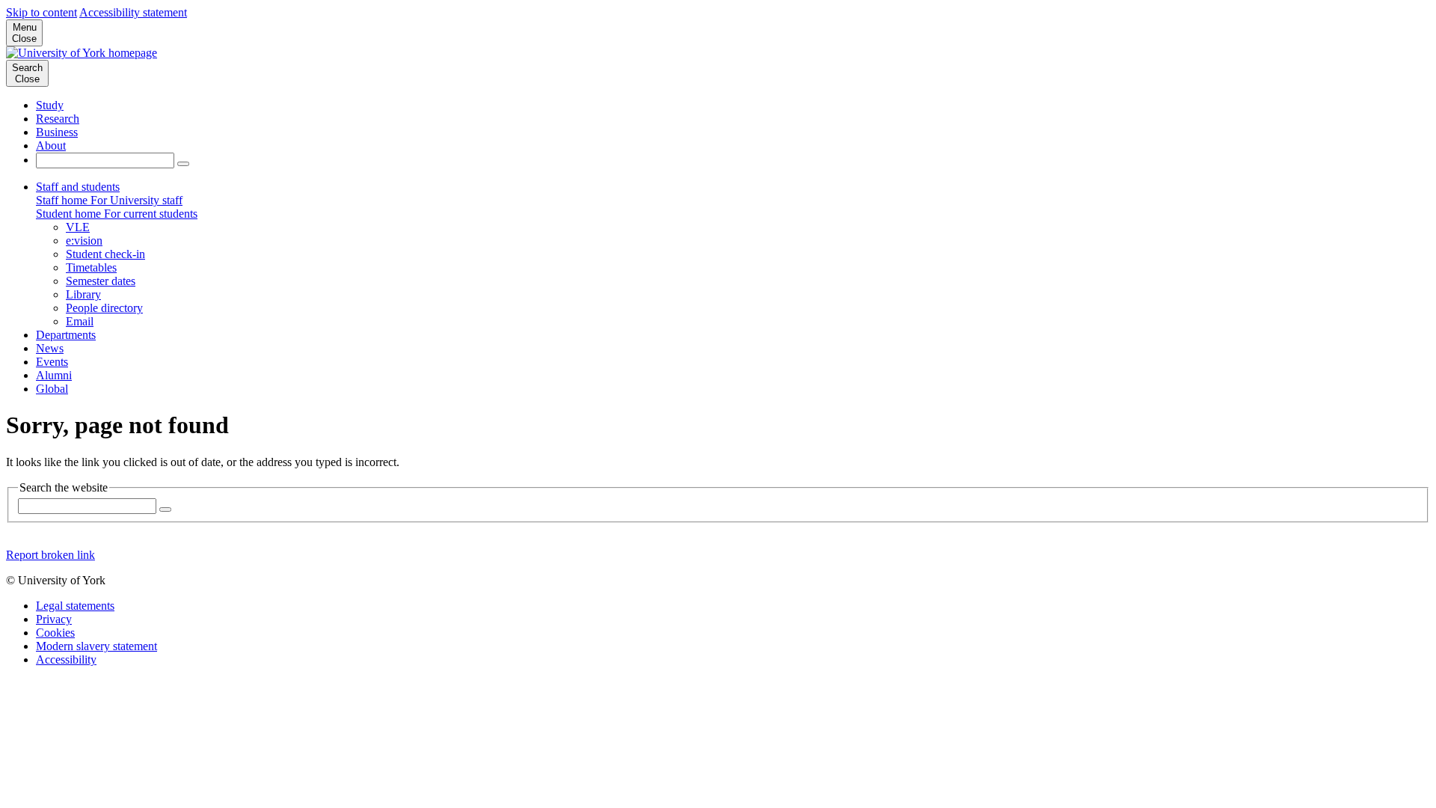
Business (57, 132)
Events (52, 361)
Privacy (54, 619)
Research (57, 118)
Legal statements (75, 605)
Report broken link (50, 554)
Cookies (55, 632)
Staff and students (78, 186)
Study (50, 105)
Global (52, 388)
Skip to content (41, 12)
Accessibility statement (133, 12)
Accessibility (66, 659)
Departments (66, 334)
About (51, 145)
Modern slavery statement (96, 646)
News (50, 348)
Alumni (54, 375)
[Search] (183, 164)
